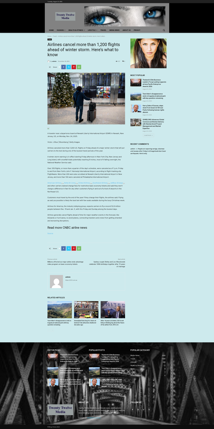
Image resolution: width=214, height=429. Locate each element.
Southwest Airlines (100, 183)
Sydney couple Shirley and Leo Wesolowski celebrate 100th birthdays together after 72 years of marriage (107, 264)
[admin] (48, 61)
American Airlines (54, 183)
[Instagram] (138, 409)
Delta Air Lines (70, 183)
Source (50, 233)
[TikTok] (143, 409)
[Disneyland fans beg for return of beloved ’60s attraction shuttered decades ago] (86, 309)
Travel (55, 36)
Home (49, 36)
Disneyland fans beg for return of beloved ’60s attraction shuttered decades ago (85, 322)
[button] (164, 30)
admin (54, 61)
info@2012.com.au (94, 418)
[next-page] (52, 330)
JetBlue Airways (116, 183)
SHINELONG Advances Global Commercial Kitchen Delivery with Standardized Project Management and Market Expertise (153, 124)
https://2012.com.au (71, 280)
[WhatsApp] (79, 67)
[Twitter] (68, 67)
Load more (147, 135)
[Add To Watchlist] (62, 183)
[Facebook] (63, 67)
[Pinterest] (74, 67)
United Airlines (84, 183)
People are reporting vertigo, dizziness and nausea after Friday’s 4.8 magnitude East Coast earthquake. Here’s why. (148, 151)
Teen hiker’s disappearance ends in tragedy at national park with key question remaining (59, 322)
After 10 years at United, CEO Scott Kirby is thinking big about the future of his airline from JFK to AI (112, 322)
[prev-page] (48, 330)
